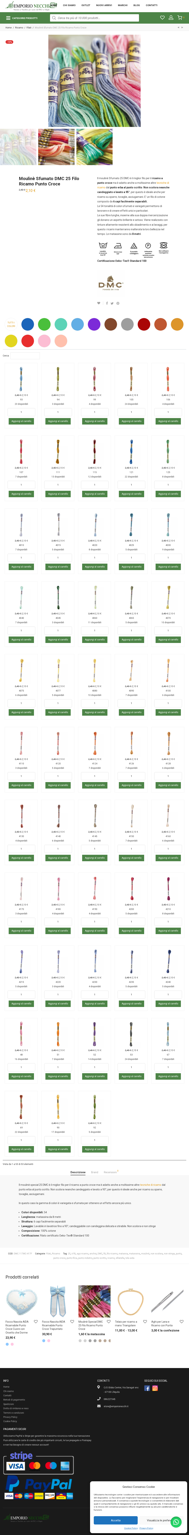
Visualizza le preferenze (161, 1520)
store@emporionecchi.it (116, 1406)
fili (105, 1253)
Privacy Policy (146, 1528)
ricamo (111, 1258)
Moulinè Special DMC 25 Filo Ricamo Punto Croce (90, 1325)
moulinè (145, 1253)
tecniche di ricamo (150, 1184)
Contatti (151, 5)
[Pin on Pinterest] (118, 303)
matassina (134, 1253)
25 (69, 1253)
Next (182, 81)
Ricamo (19, 27)
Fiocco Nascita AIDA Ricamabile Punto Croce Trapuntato (53, 1325)
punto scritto (99, 1258)
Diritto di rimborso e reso (15, 1408)
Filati (29, 27)
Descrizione (78, 1172)
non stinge (169, 1253)
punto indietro (85, 1258)
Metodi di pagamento (14, 1399)
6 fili (74, 1253)
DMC (100, 1253)
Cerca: (6, 355)
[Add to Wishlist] (100, 303)
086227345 (109, 1399)
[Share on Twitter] (112, 303)
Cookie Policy (131, 1528)
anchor (93, 1253)
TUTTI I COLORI (11, 324)
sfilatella (120, 1258)
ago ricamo (82, 1253)
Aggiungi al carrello (21, 421)
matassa (123, 1253)
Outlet (85, 5)
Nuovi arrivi (104, 5)
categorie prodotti (24, 18)
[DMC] (111, 283)
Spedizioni (8, 1404)
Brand (94, 1172)
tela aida (130, 1258)
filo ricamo (112, 1253)
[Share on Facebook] (107, 303)
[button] (176, 1522)
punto (179, 1253)
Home (53, 5)
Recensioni (111, 1172)
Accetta (116, 1520)
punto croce (59, 1258)
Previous (6, 81)
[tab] (78, 1172)
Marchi (123, 5)
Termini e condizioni (13, 1413)
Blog (136, 5)
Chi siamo (69, 5)
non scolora (157, 1253)
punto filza (72, 1258)
